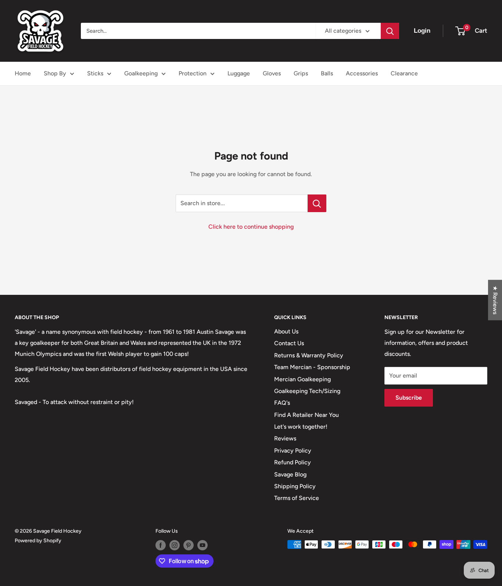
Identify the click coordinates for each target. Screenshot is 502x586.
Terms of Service (296, 497)
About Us (286, 331)
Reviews (285, 438)
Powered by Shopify (38, 540)
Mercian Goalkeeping (302, 379)
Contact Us (289, 343)
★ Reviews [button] (495, 300)
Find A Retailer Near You (306, 414)
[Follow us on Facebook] (160, 545)
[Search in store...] (317, 203)
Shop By (55, 73)
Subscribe (408, 397)
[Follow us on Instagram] (174, 545)
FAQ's (282, 402)
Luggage (238, 73)
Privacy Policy (292, 450)
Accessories (362, 73)
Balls (327, 73)
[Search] (390, 31)
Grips (301, 73)
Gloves (272, 73)
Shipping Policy (295, 486)
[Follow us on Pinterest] (188, 545)
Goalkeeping (141, 73)
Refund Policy (292, 462)
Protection (193, 73)
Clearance (404, 73)
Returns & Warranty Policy (308, 355)
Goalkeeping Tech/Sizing (307, 390)
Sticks (95, 73)
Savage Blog (290, 474)
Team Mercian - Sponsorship (312, 367)
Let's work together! (300, 426)
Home (23, 73)
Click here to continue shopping (251, 226)
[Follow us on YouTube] (202, 545)
